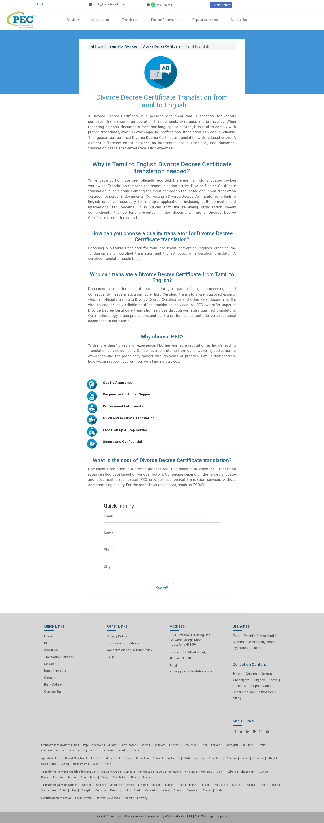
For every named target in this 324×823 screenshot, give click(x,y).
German (73, 784)
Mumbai (238, 642)
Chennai (251, 674)
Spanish (87, 784)
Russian (156, 784)
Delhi (251, 642)
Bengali (86, 790)
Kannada (100, 790)
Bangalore (265, 642)
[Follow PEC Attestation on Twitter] (241, 731)
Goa (266, 686)
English (207, 790)
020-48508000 (180, 658)
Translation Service (54, 784)
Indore (237, 674)
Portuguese (221, 784)
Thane (256, 648)
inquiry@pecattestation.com (109, 4)
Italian (192, 784)
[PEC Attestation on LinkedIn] (247, 731)
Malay (220, 790)
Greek (137, 790)
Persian (114, 790)
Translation (130, 20)
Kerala (273, 680)
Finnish (178, 790)
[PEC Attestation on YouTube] (267, 731)
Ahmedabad (265, 636)
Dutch (63, 790)
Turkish (205, 784)
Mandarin (150, 790)
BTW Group (205, 816)
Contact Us (239, 20)
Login (40, 4)
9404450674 (164, 4)
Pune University (83, 798)
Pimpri (248, 636)
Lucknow (239, 686)
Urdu (126, 790)
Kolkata (266, 674)
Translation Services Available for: (63, 771)
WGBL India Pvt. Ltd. (178, 816)
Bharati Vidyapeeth (109, 798)
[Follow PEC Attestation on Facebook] (235, 731)
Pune (236, 636)
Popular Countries (205, 20)
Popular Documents (165, 20)
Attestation (101, 20)
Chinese (101, 784)
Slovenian (193, 790)
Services (73, 20)
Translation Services (59, 657)
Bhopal (254, 686)
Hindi (181, 784)
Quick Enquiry (221, 5)
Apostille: (47, 758)
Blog (47, 643)
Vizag (237, 698)
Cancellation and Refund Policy (129, 650)
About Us (51, 650)
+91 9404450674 (193, 652)
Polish (274, 784)
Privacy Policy (117, 636)
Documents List (55, 671)
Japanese (116, 784)
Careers (50, 678)
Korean (169, 784)
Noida (248, 692)
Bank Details (53, 685)
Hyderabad (240, 648)
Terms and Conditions (123, 643)
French (142, 784)
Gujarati (237, 784)
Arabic (130, 784)
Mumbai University (136, 798)
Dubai (237, 692)
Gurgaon (259, 680)
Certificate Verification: (56, 798)
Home (48, 636)
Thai (74, 790)
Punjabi (250, 784)
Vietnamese (48, 790)
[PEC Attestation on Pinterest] (254, 731)
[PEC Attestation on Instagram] (260, 731)
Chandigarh (241, 680)
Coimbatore (265, 692)
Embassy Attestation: (55, 745)
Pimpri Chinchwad (92, 745)
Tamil (262, 784)
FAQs (111, 657)
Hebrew (165, 790)
